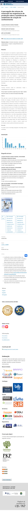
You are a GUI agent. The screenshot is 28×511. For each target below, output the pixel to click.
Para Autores (4, 337)
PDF (3, 218)
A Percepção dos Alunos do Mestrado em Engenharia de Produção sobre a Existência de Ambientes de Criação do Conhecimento (10, 224)
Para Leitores (4, 335)
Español (4, 292)
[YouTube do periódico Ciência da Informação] (6, 327)
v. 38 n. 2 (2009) (13, 7)
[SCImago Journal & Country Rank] (10, 349)
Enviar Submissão (7, 479)
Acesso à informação (20, 1)
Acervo (6, 7)
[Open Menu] (1, 4)
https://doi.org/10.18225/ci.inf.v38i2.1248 (13, 38)
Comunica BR (10, 1)
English (3, 290)
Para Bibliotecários (6, 340)
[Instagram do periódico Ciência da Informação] (3, 327)
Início (2, 7)
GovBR (2, 1)
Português (4, 294)
